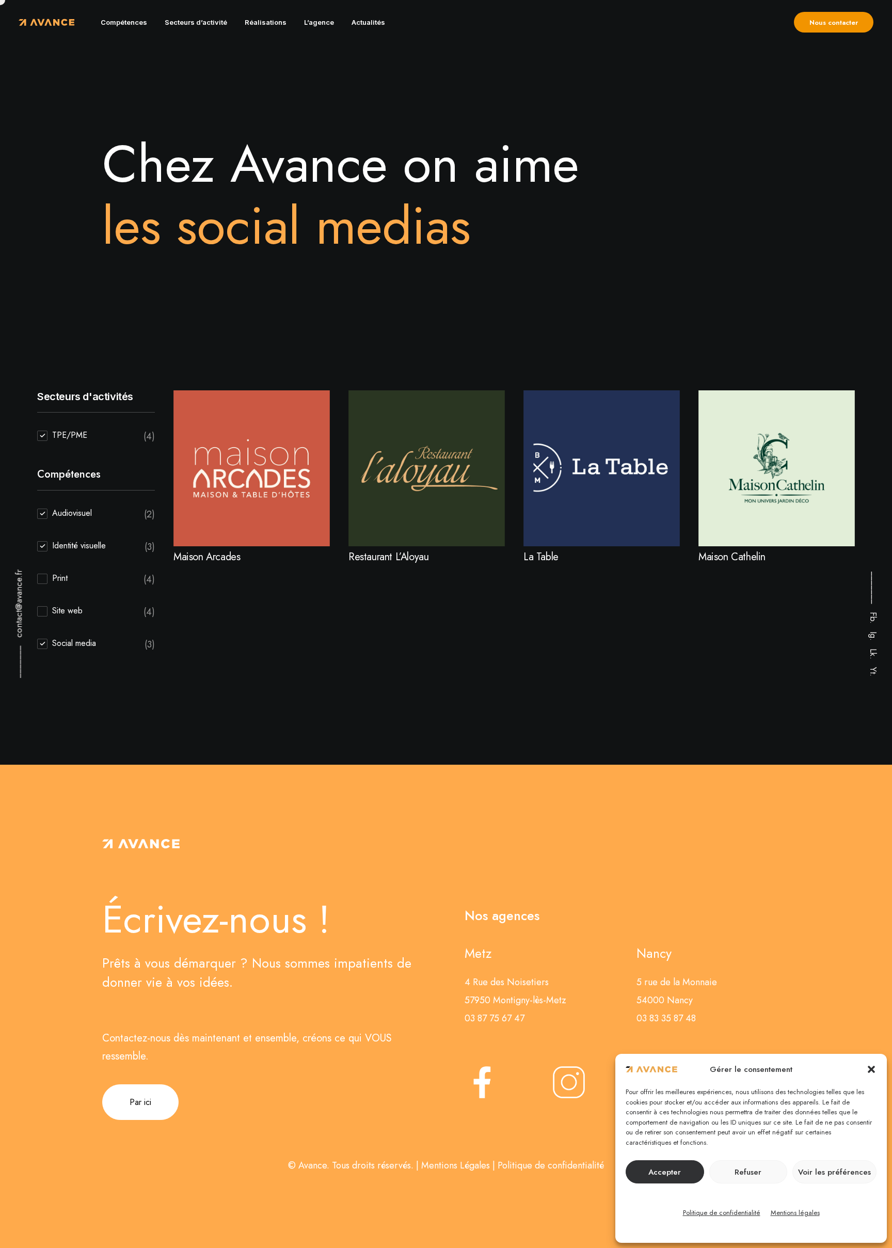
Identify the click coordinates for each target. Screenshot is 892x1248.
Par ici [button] (140, 1102)
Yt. (873, 671)
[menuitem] (123, 22)
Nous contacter (833, 22)
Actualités (368, 22)
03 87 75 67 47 (494, 1018)
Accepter (664, 1172)
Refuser (748, 1172)
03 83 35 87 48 (666, 1018)
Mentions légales (795, 1213)
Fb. (873, 618)
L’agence (319, 22)
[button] (871, 1069)
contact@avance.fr (18, 604)
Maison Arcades (206, 556)
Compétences (124, 22)
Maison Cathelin (732, 556)
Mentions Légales (455, 1165)
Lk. (873, 654)
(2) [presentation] (149, 514)
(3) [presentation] (150, 547)
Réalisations (265, 22)
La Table (541, 556)
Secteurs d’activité (196, 22)
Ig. (873, 636)
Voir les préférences (834, 1172)
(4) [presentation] (149, 436)
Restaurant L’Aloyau (388, 556)
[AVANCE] (47, 22)
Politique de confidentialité (721, 1213)
